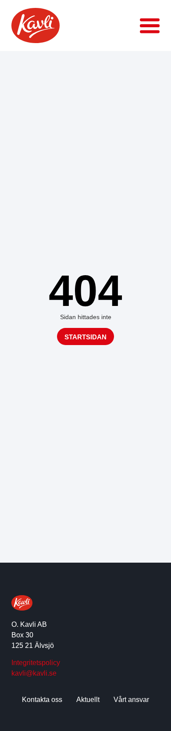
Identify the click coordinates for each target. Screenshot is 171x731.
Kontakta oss (42, 699)
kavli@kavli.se (34, 673)
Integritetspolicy (35, 662)
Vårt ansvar (131, 699)
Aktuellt (88, 699)
